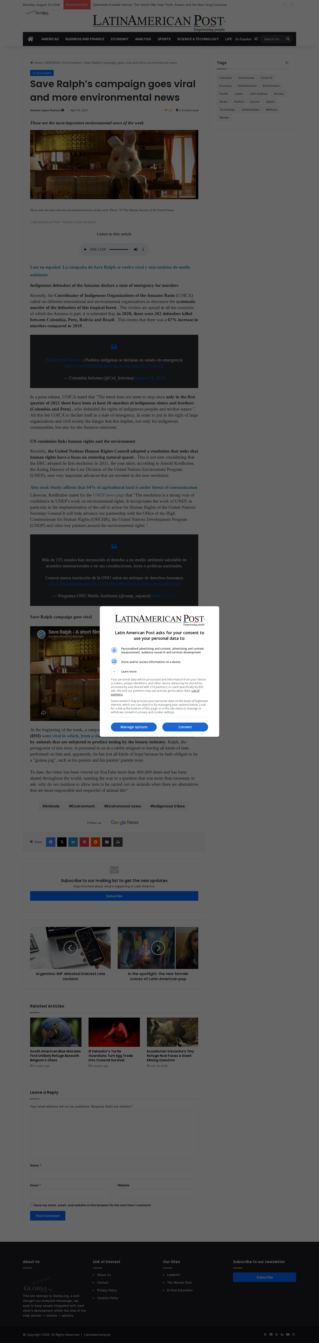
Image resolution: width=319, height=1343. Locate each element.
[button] (159, 671)
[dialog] (159, 671)
